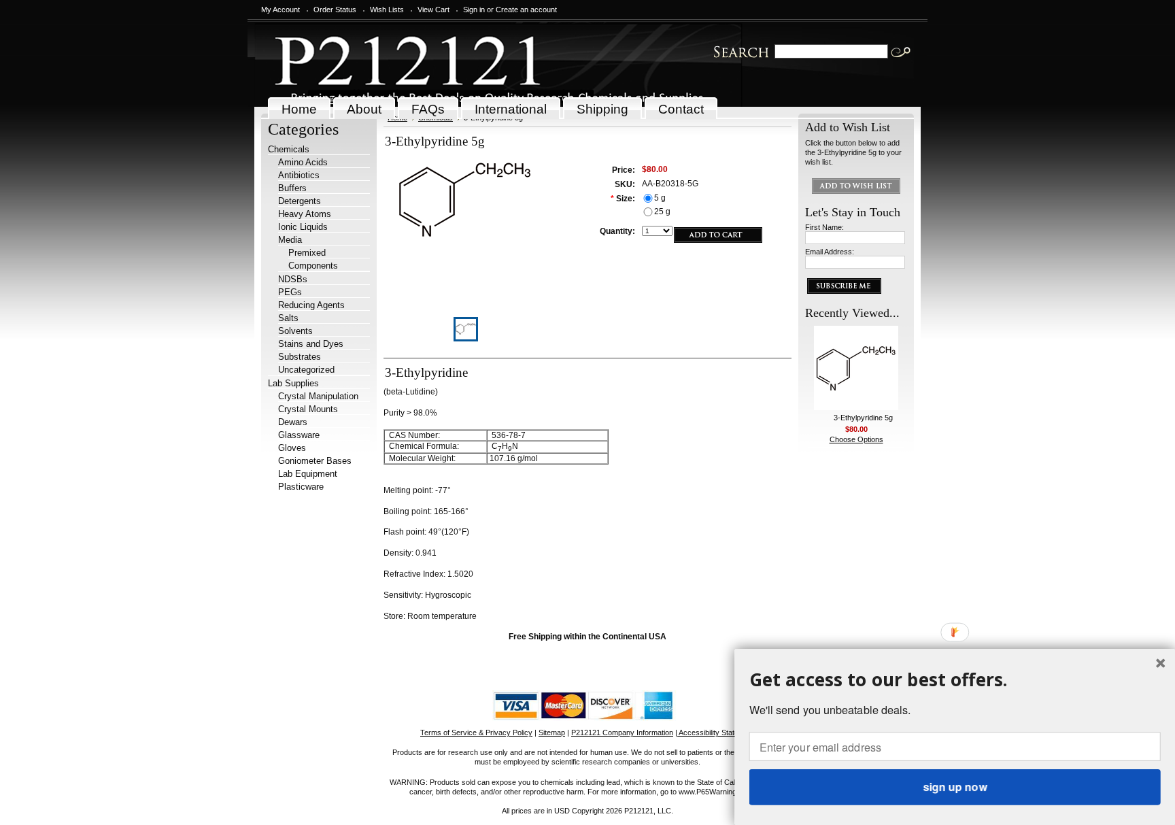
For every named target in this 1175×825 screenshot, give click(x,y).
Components (313, 265)
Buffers (292, 188)
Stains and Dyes (310, 344)
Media (290, 240)
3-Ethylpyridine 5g (863, 418)
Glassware (299, 435)
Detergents (299, 201)
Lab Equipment (307, 474)
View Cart (433, 9)
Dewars (292, 422)
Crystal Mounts (308, 409)
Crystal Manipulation (318, 396)
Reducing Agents (311, 305)
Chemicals (288, 149)
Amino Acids (303, 162)
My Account (280, 9)
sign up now (955, 786)
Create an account (526, 9)
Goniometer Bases (315, 461)
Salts (288, 318)
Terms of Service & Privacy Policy (476, 732)
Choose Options (856, 439)
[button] (955, 679)
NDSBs (292, 279)
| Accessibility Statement (715, 732)
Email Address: (829, 252)
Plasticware (301, 487)
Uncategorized (306, 370)
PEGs (290, 292)
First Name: (824, 227)
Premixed (307, 253)
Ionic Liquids (303, 227)
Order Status (334, 9)
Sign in (474, 9)
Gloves (292, 448)
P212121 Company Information (622, 732)
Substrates (299, 357)
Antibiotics (299, 175)
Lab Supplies (293, 383)
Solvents (295, 331)
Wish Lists (387, 9)
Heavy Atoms (304, 214)
